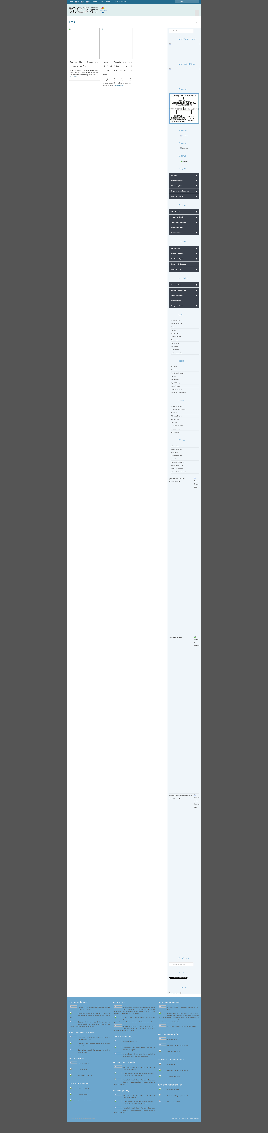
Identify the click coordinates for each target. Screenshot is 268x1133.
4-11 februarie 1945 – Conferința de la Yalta (181, 1026)
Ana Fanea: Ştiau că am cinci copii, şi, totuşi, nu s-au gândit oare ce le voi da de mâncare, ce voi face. (90, 1016)
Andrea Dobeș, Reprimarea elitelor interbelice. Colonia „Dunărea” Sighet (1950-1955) (139, 1055)
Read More (73, 77)
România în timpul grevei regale (177, 1045)
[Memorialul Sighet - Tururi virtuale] (184, 50)
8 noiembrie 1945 (173, 1039)
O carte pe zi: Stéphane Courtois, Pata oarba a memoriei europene (139, 1049)
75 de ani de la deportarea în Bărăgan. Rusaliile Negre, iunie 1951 (94, 1008)
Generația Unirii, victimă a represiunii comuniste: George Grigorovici (94, 1038)
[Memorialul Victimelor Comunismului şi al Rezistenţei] (89, 10)
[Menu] (197, 13)
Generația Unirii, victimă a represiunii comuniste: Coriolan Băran (94, 1051)
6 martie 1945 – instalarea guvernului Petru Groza (183, 1008)
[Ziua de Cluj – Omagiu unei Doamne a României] (84, 43)
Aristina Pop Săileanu (130, 1041)
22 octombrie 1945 (173, 1051)
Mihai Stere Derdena (85, 1075)
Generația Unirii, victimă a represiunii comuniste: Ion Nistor (94, 1045)
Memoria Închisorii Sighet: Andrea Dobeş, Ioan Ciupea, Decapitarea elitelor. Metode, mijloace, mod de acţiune (134, 1082)
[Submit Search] (176, 1)
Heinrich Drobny (83, 1063)
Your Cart (120, 2)
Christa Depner (83, 1069)
